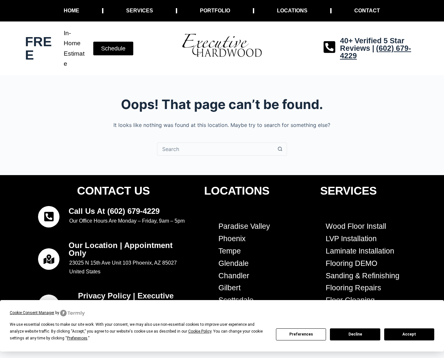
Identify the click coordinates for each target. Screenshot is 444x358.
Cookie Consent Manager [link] (32, 312)
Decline (355, 334)
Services (139, 10)
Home (71, 10)
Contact (367, 10)
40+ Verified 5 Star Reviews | (375, 48)
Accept (409, 334)
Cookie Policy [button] (199, 331)
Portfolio (215, 10)
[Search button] (280, 149)
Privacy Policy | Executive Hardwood (126, 299)
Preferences (301, 334)
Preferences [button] (77, 338)
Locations (292, 10)
